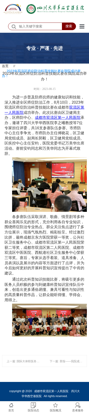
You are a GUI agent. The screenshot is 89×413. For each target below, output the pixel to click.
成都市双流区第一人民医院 (57, 118)
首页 (5, 66)
